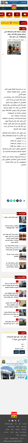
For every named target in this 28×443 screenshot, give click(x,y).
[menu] (25, 8)
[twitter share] (17, 200)
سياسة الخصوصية (14, 438)
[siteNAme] (14, 7)
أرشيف (17, 435)
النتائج (16, 352)
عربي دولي (23, 427)
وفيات (16, 432)
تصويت (22, 352)
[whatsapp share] (14, 200)
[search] (3, 8)
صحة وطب (24, 429)
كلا (22, 346)
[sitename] (14, 415)
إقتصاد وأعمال (11, 427)
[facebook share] (20, 200)
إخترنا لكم (6, 432)
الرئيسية (24, 424)
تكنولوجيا (17, 429)
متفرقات (7, 429)
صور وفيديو (23, 435)
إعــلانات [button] (12, 432)
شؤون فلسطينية (9, 424)
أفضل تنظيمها (19, 348)
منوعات (17, 427)
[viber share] (11, 200)
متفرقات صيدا (23, 432)
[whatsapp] (8, 200)
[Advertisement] (14, 71)
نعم (22, 344)
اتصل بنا (6, 438)
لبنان (20, 424)
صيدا (16, 424)
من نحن (21, 438)
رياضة (12, 429)
